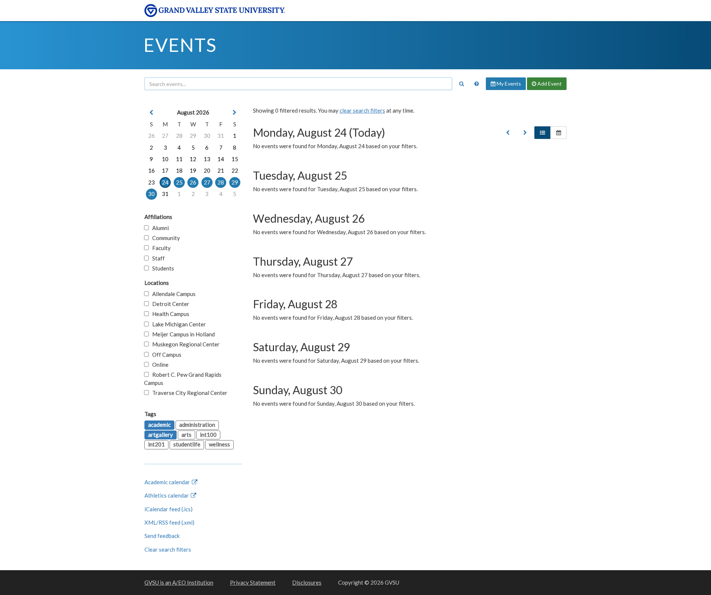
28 (179, 135)
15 (234, 159)
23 (151, 182)
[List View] (542, 132)
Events (180, 45)
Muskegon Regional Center (184, 344)
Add (549, 83)
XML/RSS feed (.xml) (169, 522)
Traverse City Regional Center (188, 392)
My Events (508, 83)
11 (179, 159)
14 (220, 159)
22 (234, 170)
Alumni (159, 228)
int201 (156, 444)
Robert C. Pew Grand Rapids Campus (182, 378)
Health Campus (169, 313)
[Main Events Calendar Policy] (476, 83)
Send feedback (162, 535)
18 (179, 170)
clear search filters (362, 110)
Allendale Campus (172, 293)
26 (151, 135)
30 (207, 135)
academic (159, 424)
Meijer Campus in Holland (182, 334)
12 (193, 159)
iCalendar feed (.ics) (168, 509)
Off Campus (165, 354)
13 (207, 159)
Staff (157, 258)
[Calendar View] (558, 132)
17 (165, 170)
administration (197, 424)
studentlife (186, 444)
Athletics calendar (167, 495)
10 (165, 159)
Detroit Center (169, 303)
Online (158, 364)
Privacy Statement (253, 582)
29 (193, 135)
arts (186, 434)
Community (164, 238)
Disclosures (306, 582)
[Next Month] (234, 112)
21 (220, 170)
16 (151, 170)
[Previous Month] (151, 112)
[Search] (461, 83)
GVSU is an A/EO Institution (178, 582)
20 (207, 170)
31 (220, 135)
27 (165, 135)
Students (161, 268)
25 (179, 182)
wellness (219, 444)
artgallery (160, 434)
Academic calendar (167, 482)
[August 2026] (508, 132)
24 (165, 182)
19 (193, 170)
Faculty (160, 248)
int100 (208, 434)
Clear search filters (167, 549)
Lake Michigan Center (177, 324)
